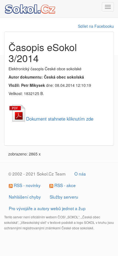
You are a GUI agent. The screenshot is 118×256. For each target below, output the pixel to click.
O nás (80, 174)
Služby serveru (64, 197)
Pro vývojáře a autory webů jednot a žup (47, 208)
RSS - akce (64, 185)
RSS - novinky (27, 185)
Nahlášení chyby (25, 197)
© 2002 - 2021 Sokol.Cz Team (37, 174)
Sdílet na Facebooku (96, 26)
